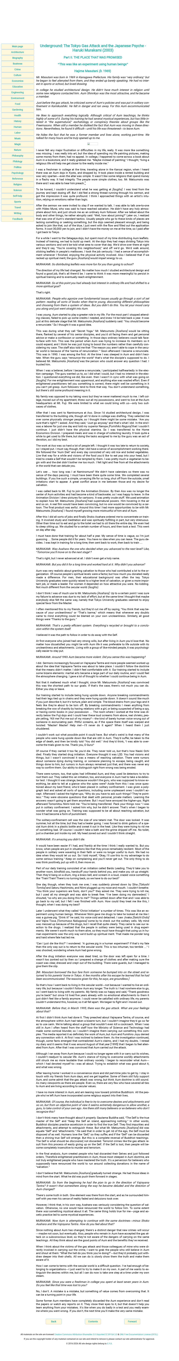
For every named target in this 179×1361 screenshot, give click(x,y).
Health (17, 115)
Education (17, 86)
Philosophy (17, 155)
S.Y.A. (109, 1343)
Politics (17, 167)
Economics (17, 80)
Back (53, 1321)
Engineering (17, 92)
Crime (17, 69)
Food (17, 103)
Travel (17, 207)
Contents (93, 1321)
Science (17, 190)
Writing (17, 213)
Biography (17, 57)
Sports (17, 201)
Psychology (18, 173)
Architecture (17, 52)
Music (17, 138)
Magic (17, 144)
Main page (17, 46)
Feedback (17, 219)
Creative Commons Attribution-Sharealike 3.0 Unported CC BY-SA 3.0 (85, 1334)
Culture (17, 75)
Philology (17, 161)
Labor (18, 132)
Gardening (17, 109)
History (17, 121)
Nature (17, 150)
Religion (17, 184)
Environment (17, 98)
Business (17, 63)
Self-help (17, 196)
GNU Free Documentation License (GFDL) (139, 1334)
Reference (17, 178)
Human (17, 126)
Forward (132, 1321)
